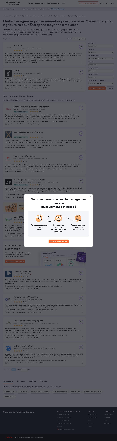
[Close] (90, 196)
